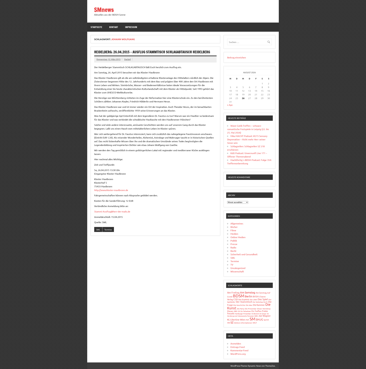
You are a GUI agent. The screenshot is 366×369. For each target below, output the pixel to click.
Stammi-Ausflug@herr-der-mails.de (112, 211)
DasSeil (127, 59)
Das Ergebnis (243, 299)
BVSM (256, 296)
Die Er (265, 302)
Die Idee (249, 305)
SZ (231, 322)
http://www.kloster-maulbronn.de (111, 190)
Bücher (234, 226)
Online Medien (237, 237)
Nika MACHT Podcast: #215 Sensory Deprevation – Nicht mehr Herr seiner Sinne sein (247, 139)
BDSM (238, 295)
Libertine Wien (237, 319)
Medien (234, 233)
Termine (108, 229)
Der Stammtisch (244, 301)
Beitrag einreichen (236, 57)
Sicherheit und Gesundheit (243, 254)
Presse (233, 244)
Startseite (96, 27)
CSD (235, 299)
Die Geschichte (239, 305)
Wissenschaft (237, 271)
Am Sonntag (261, 292)
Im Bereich (255, 313)
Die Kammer (259, 304)
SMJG (259, 319)
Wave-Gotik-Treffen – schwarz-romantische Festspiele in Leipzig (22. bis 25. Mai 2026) (248, 129)
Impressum (131, 27)
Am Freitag (233, 292)
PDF (247, 320)
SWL (98, 229)
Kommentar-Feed (239, 350)
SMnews (104, 10)
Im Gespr (262, 313)
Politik (233, 240)
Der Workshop (258, 302)
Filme (233, 230)
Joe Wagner (264, 315)
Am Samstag (247, 292)
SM (252, 318)
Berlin (248, 296)
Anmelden (235, 343)
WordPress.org (238, 353)
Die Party (240, 308)
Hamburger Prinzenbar (243, 313)
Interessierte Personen (246, 316)
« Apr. (230, 104)
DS (239, 311)
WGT (255, 322)
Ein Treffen (256, 311)
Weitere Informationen (243, 323)
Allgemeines (236, 223)
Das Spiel (263, 299)
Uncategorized (237, 268)
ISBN (256, 316)
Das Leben (253, 299)
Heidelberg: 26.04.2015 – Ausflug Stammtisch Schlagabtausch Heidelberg (152, 52)
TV (231, 264)
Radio (233, 247)
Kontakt (113, 27)
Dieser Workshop (263, 308)
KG (228, 319)
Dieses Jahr (232, 311)
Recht (233, 250)
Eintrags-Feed (237, 346)
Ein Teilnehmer (246, 311)
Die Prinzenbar (250, 308)
